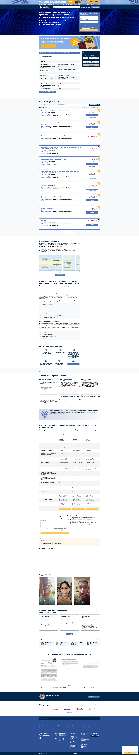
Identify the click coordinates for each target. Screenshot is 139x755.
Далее (72, 384)
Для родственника (64, 379)
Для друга (63, 381)
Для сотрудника (64, 377)
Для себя (62, 375)
